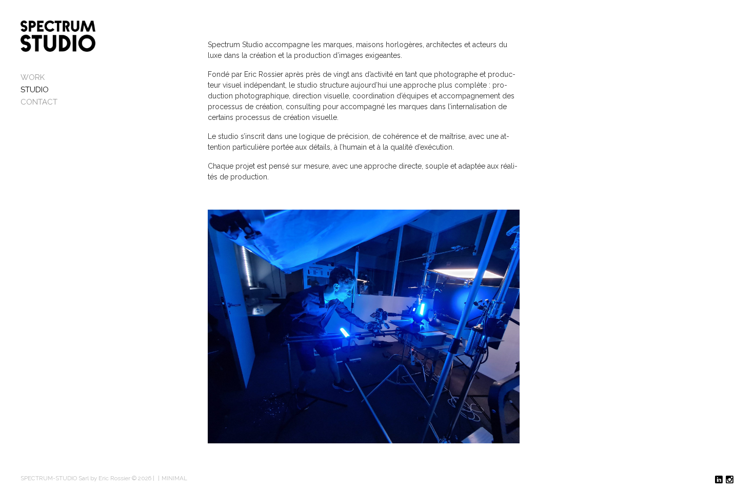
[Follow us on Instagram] (729, 480)
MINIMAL (174, 478)
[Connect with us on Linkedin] (719, 480)
